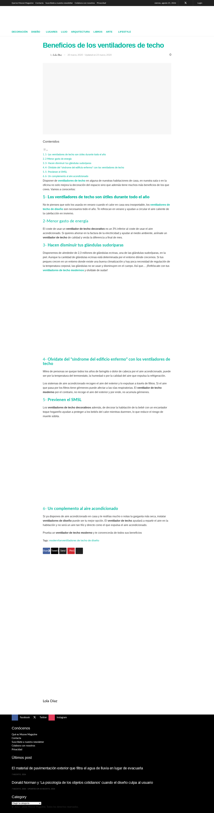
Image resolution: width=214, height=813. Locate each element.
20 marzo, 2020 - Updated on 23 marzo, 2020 (90, 55)
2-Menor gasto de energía (58, 159)
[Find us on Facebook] (181, 3)
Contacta (39, 3)
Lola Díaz (57, 54)
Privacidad (101, 3)
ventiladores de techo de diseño (80, 540)
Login (199, 3)
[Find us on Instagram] (190, 3)
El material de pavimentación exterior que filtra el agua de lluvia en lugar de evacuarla (77, 768)
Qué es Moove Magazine (22, 3)
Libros (97, 31)
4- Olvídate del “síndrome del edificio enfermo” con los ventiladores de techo (84, 167)
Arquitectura (80, 31)
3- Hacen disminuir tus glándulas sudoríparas (68, 163)
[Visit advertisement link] (107, 621)
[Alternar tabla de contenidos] (45, 150)
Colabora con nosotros (85, 3)
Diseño (35, 31)
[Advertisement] (141, 16)
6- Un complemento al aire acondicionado (66, 176)
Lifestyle (124, 31)
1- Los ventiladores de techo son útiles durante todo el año (75, 154)
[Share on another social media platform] (79, 551)
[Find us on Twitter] (185, 3)
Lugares (51, 31)
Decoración (20, 31)
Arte (109, 31)
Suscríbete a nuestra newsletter (59, 3)
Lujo (64, 31)
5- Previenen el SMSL (56, 172)
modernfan (55, 540)
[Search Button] (201, 32)
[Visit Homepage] (36, 17)
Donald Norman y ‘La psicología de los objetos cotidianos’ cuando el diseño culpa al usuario (82, 782)
